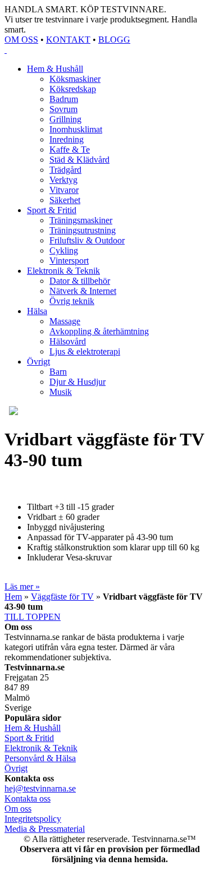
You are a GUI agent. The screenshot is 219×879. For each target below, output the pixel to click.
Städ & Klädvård (79, 159)
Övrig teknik (71, 301)
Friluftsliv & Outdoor (87, 240)
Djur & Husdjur (77, 381)
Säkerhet (64, 200)
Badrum (63, 99)
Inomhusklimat (75, 129)
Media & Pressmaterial (44, 829)
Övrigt (38, 361)
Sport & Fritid (51, 210)
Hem (13, 596)
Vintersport (69, 260)
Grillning (65, 119)
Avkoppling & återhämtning (99, 331)
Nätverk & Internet (82, 291)
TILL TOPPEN (32, 617)
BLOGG (114, 39)
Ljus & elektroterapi (84, 351)
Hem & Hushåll (55, 68)
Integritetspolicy (32, 818)
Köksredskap (72, 89)
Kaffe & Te (69, 149)
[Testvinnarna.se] (109, 50)
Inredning (66, 139)
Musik (60, 392)
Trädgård (65, 169)
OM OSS (21, 39)
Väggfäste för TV (62, 596)
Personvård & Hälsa (40, 758)
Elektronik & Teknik (63, 270)
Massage (64, 321)
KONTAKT (68, 39)
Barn (58, 371)
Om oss (17, 808)
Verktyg (63, 180)
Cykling (63, 250)
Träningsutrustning (82, 230)
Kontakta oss (27, 798)
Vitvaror (64, 190)
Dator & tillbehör (79, 281)
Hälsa (37, 311)
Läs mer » (22, 586)
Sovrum (63, 109)
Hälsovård (67, 341)
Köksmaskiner (75, 79)
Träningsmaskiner (80, 220)
